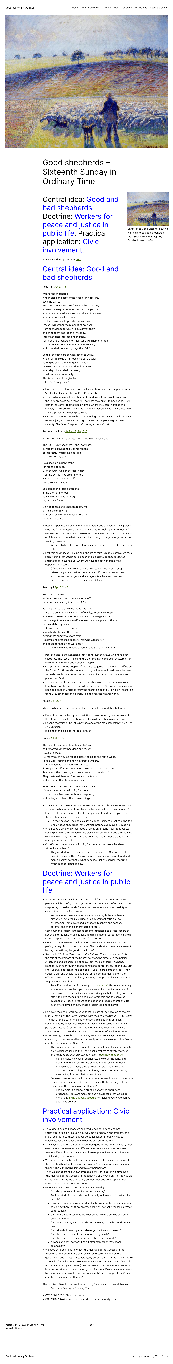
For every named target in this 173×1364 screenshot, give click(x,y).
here (78, 259)
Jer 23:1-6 (60, 286)
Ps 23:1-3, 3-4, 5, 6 (76, 431)
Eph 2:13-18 (61, 587)
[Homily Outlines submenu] (99, 7)
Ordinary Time (37, 1324)
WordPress (161, 1356)
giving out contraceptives (83, 1097)
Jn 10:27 (56, 700)
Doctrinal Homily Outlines (19, 7)
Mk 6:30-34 (58, 738)
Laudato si (102, 985)
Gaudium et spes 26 (111, 1054)
